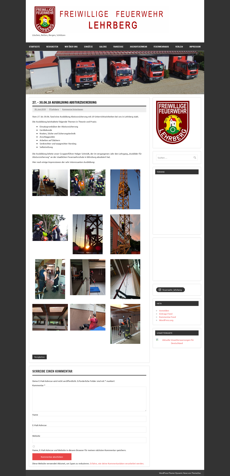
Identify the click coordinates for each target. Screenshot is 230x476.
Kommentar (38, 385)
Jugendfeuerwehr (138, 46)
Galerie (103, 46)
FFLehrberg (54, 109)
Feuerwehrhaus (161, 46)
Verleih (179, 46)
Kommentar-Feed (167, 317)
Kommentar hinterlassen (72, 109)
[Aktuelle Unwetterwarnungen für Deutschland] (177, 343)
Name (35, 415)
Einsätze (88, 46)
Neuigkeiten (52, 46)
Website (36, 436)
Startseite (34, 46)
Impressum (195, 46)
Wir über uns (71, 46)
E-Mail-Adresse (39, 425)
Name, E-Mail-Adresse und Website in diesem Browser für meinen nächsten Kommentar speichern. (79, 450)
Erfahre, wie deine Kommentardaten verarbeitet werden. (117, 463)
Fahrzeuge (118, 46)
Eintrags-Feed (165, 313)
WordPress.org (166, 320)
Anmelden (164, 310)
